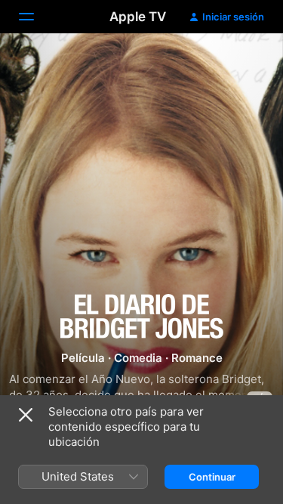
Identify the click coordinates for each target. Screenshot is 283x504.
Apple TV (137, 16)
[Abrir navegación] (35, 16)
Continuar (212, 477)
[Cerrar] (25, 415)
